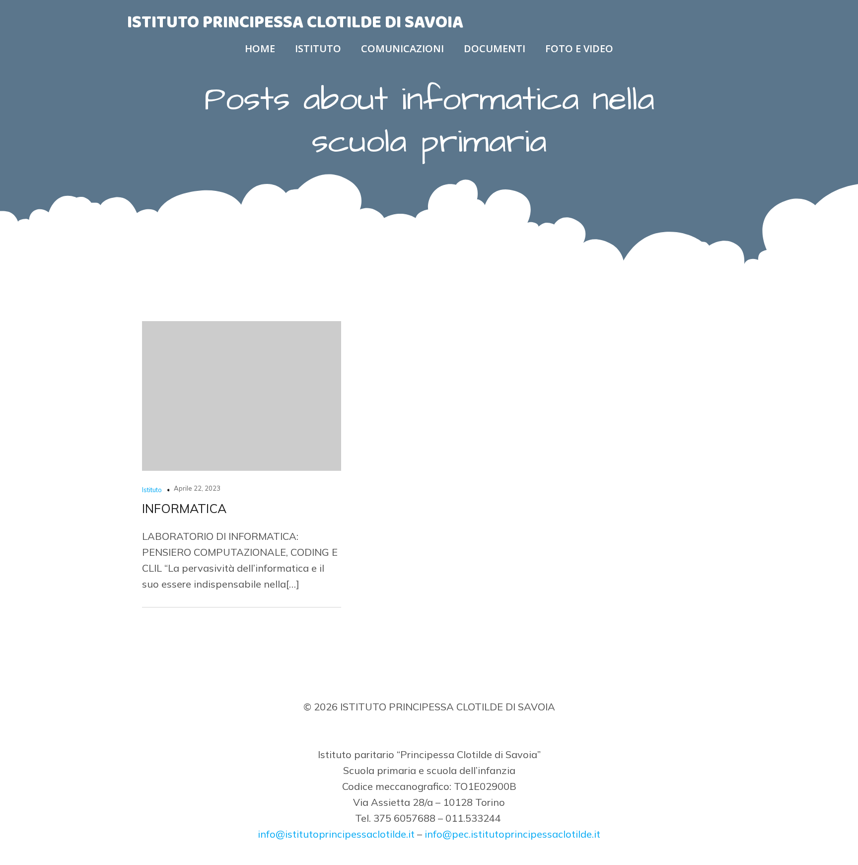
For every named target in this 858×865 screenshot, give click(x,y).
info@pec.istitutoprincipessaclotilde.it (512, 834)
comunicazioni (402, 48)
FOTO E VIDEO (579, 48)
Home (260, 48)
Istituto (152, 490)
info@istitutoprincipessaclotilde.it (336, 834)
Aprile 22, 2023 (197, 488)
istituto (318, 48)
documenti (494, 48)
